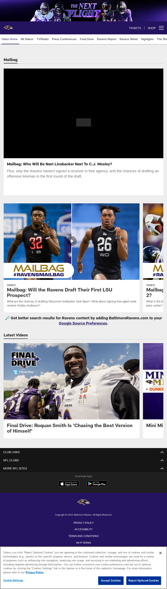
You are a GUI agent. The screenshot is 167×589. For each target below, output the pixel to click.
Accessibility (83, 529)
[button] (83, 122)
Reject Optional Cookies (144, 580)
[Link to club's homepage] (8, 26)
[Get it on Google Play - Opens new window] (97, 486)
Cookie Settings (13, 580)
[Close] (160, 553)
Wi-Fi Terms (83, 542)
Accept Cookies (111, 580)
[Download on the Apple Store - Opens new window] (69, 484)
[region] (83, 568)
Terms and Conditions (83, 535)
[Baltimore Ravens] (83, 503)
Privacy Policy (83, 522)
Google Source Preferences (83, 323)
